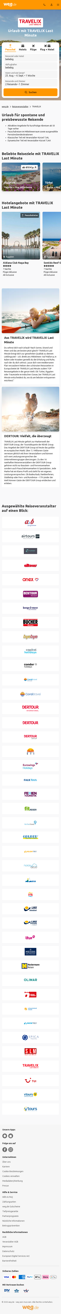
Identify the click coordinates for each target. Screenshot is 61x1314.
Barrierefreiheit (9, 1261)
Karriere (6, 1166)
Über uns (6, 1162)
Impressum (7, 1246)
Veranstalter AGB (10, 1242)
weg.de (5, 106)
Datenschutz (8, 1251)
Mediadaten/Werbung (12, 1181)
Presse (5, 1185)
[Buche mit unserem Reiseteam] (44, 4)
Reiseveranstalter (20, 106)
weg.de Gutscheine (11, 1206)
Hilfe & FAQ (7, 1197)
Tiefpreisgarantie (10, 1211)
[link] (21, 177)
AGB (4, 1237)
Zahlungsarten (9, 1202)
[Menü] (58, 5)
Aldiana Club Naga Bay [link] (16, 262)
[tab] (10, 48)
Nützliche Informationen (13, 1221)
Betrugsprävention (11, 1225)
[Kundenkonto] (51, 4)
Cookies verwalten (11, 1176)
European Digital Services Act (15, 1256)
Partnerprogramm (10, 1216)
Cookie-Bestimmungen (12, 1171)
